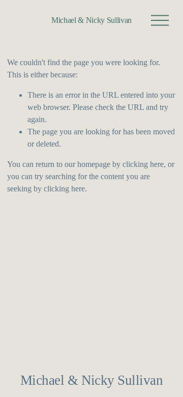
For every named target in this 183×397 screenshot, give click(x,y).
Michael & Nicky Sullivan (91, 20)
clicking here (143, 164)
